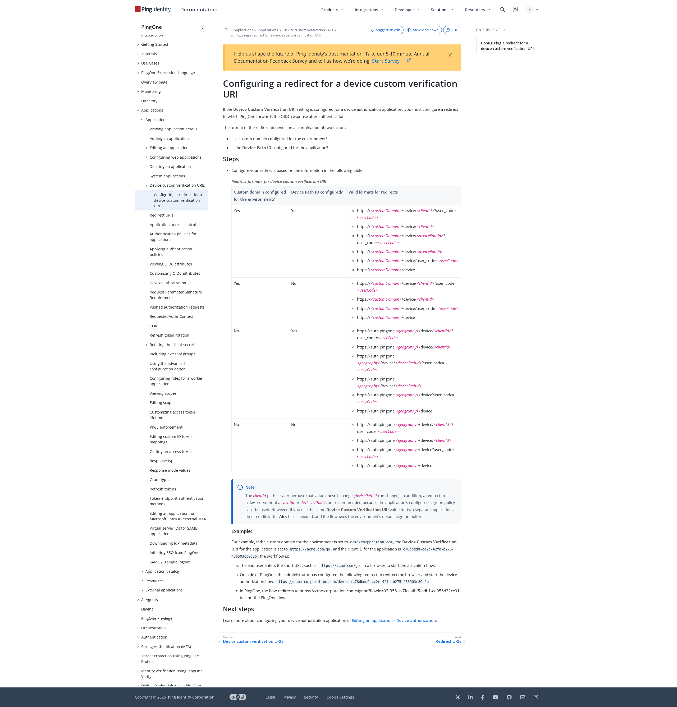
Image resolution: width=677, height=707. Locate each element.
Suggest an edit (388, 29)
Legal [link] (270, 697)
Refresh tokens (163, 489)
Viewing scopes (163, 393)
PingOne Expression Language (168, 72)
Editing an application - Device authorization (394, 620)
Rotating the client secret (172, 344)
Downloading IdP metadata (174, 543)
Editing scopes (162, 402)
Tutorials (149, 53)
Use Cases (150, 63)
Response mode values (170, 470)
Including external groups (172, 353)
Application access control (173, 224)
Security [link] (311, 697)
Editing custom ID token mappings (171, 439)
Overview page (154, 82)
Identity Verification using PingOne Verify (172, 673)
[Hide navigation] (203, 28)
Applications (152, 110)
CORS (154, 325)
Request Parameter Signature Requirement (176, 295)
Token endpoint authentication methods (177, 501)
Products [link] (332, 9)
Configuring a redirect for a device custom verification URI (178, 200)
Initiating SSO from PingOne (174, 552)
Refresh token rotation (169, 335)
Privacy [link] (289, 697)
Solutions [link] (443, 9)
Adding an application (169, 138)
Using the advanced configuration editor (167, 366)
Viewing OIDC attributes (171, 264)
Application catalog (162, 571)
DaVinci (147, 609)
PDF (454, 29)
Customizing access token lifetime (172, 415)
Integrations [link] (369, 9)
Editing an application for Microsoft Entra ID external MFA (178, 516)
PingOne (151, 27)
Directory (149, 100)
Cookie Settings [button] (340, 697)
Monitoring (151, 91)
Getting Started (154, 44)
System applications (167, 175)
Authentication (154, 637)
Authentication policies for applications (173, 236)
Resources (154, 580)
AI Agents (149, 599)
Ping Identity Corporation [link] (191, 697)
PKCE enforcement (166, 427)
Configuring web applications (176, 157)
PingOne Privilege (156, 618)
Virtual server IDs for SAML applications (173, 531)
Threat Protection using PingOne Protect (170, 658)
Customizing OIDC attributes (175, 273)
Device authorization (168, 282)
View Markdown (425, 29)
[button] (532, 9)
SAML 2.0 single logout (170, 561)
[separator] (208, 353)
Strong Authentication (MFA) (166, 646)
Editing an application (169, 147)
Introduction (152, 35)
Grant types (160, 479)
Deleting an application (170, 166)
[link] (153, 9)
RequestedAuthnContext (171, 316)
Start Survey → (389, 61)
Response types (163, 460)
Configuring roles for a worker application (176, 381)
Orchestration (153, 627)
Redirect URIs (161, 215)
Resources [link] (478, 9)
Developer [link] (407, 9)
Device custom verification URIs (177, 185)
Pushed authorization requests (177, 307)
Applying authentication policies (171, 251)
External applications (164, 590)
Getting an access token (171, 451)
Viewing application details (173, 128)
